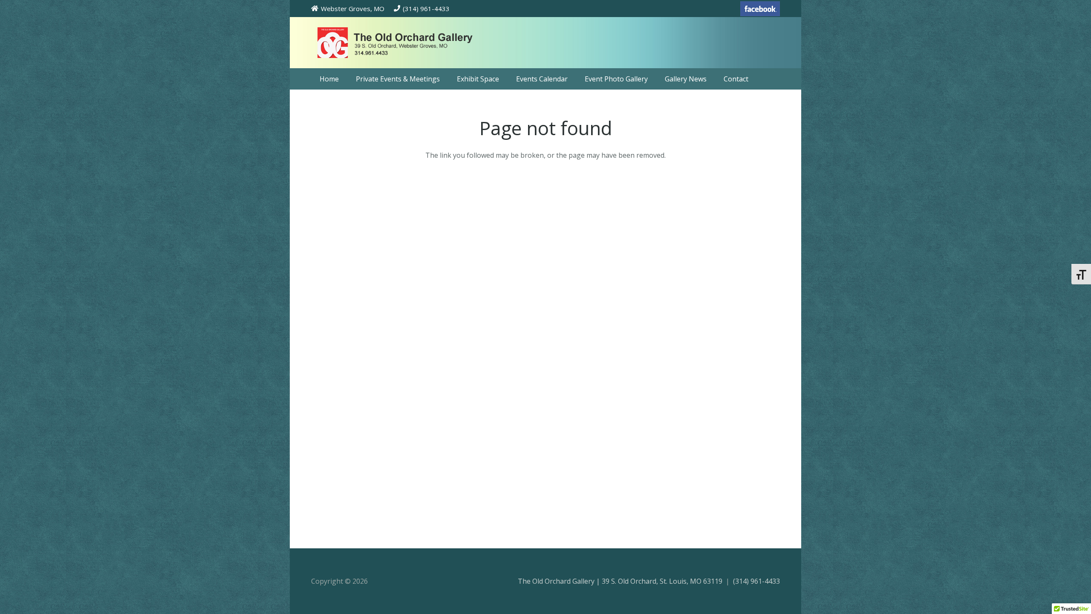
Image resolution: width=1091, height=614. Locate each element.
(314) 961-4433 (756, 581)
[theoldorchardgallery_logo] (419, 42)
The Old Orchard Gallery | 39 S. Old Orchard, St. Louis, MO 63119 (620, 581)
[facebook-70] (760, 8)
